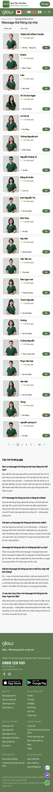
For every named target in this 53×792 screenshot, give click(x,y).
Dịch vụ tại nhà (7, 19)
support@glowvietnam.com (12, 669)
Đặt (46, 48)
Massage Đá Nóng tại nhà (24, 19)
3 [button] (22, 445)
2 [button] (17, 445)
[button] (9, 444)
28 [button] (39, 445)
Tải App (44, 4)
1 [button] (13, 445)
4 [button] (26, 445)
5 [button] (30, 445)
